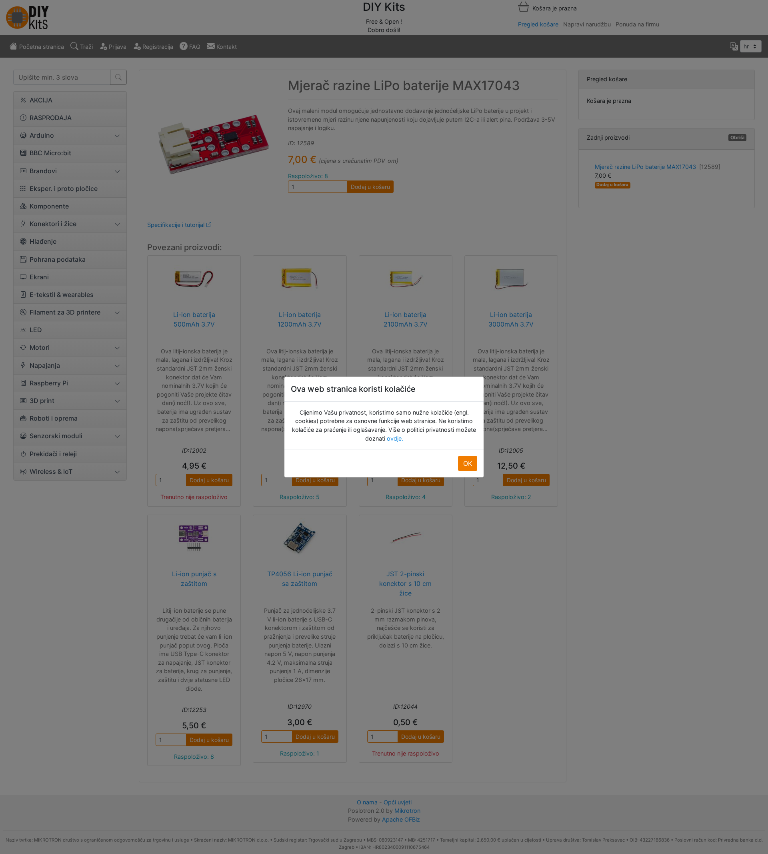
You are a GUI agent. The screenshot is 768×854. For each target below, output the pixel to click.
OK (467, 463)
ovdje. (394, 438)
